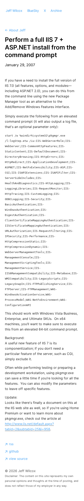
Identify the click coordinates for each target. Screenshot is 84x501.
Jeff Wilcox (14, 11)
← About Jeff (15, 30)
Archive (56, 11)
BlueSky (33, 11)
